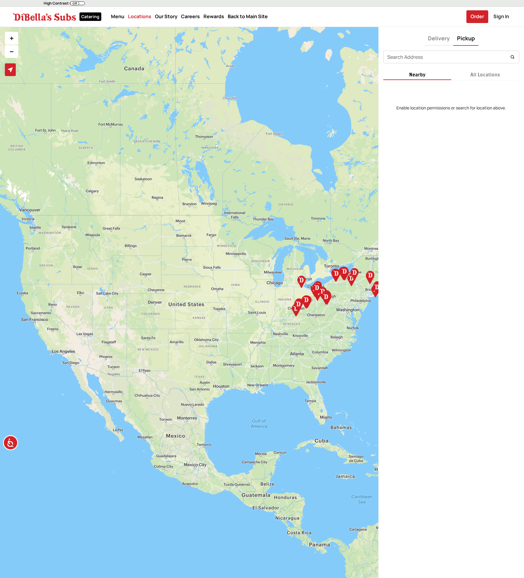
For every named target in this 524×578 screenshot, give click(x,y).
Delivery (439, 38)
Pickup (466, 38)
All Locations (485, 74)
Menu (117, 16)
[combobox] (451, 57)
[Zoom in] (11, 38)
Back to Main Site (248, 16)
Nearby (417, 74)
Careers (190, 16)
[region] (189, 302)
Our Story (166, 16)
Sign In (501, 16)
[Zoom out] (11, 51)
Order (477, 16)
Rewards (213, 16)
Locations (139, 16)
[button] (64, 3)
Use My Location (10, 69)
